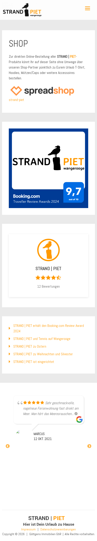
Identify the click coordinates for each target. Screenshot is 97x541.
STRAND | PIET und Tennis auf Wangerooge (41, 338)
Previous (7, 446)
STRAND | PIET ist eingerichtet (33, 361)
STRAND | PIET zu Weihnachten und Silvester (43, 354)
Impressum (28, 529)
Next (89, 446)
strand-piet (16, 99)
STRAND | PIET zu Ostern (29, 346)
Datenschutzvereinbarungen (58, 529)
